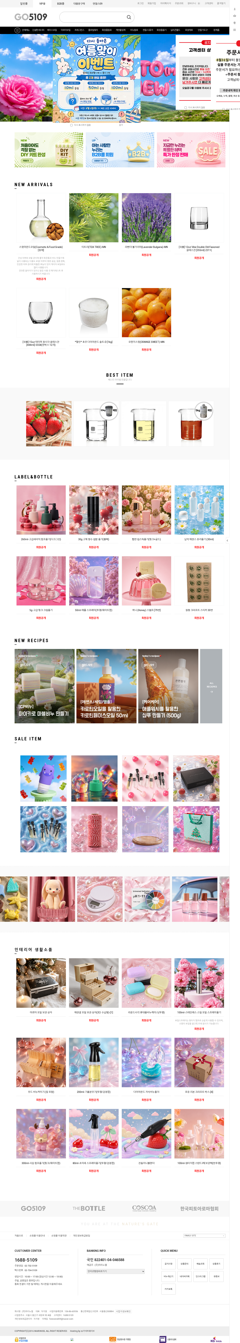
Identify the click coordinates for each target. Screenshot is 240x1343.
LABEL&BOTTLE (34, 476)
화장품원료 (107, 30)
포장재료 (189, 30)
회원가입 (152, 3)
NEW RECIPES (32, 640)
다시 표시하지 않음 (196, 107)
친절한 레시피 (38, 30)
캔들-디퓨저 (148, 30)
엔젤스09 (97, 3)
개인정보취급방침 (81, 1235)
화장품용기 (161, 30)
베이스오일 (52, 30)
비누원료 (134, 30)
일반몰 (24, 3)
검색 (129, 17)
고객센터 (209, 3)
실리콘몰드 (175, 30)
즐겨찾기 (221, 3)
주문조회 (179, 3)
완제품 (216, 30)
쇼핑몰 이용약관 (59, 1235)
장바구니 (194, 3)
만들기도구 (202, 30)
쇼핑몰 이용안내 (37, 1235)
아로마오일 (65, 30)
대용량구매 (79, 3)
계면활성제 (120, 30)
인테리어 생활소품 (34, 950)
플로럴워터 (93, 30)
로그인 (140, 3)
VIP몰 (42, 3)
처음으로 (19, 1235)
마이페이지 (165, 3)
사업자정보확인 (123, 1311)
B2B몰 (60, 3)
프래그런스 (79, 30)
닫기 (121, 125)
